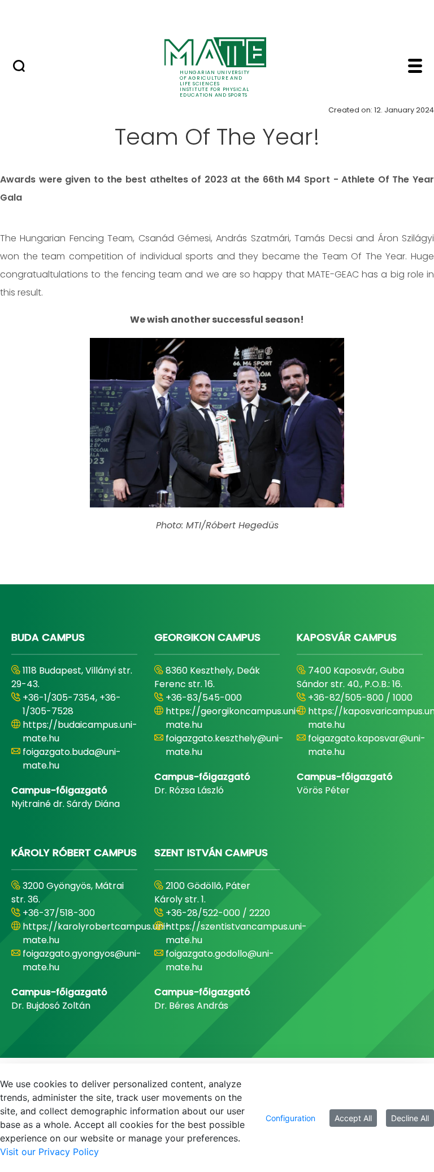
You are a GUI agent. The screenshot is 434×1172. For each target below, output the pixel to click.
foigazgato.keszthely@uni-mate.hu (225, 745)
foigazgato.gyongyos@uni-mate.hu (82, 960)
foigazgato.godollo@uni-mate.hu (220, 960)
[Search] (18, 67)
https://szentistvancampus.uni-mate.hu (236, 933)
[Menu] (415, 67)
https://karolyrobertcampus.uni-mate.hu (96, 933)
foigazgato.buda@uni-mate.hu (72, 758)
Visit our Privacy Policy (49, 1151)
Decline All (410, 1118)
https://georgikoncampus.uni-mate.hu (233, 718)
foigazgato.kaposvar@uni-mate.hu (367, 745)
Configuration (290, 1118)
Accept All (353, 1118)
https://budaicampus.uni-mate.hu (80, 731)
